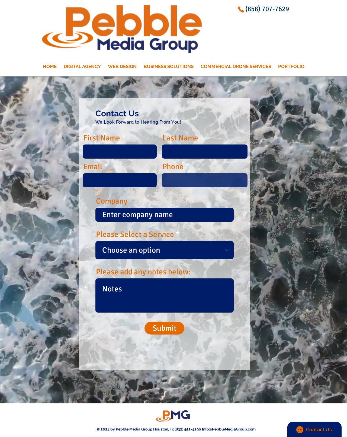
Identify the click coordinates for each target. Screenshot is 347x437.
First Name (101, 138)
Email (92, 167)
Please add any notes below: (143, 272)
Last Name (180, 138)
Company (111, 201)
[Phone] (241, 9)
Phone (173, 167)
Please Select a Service (135, 234)
